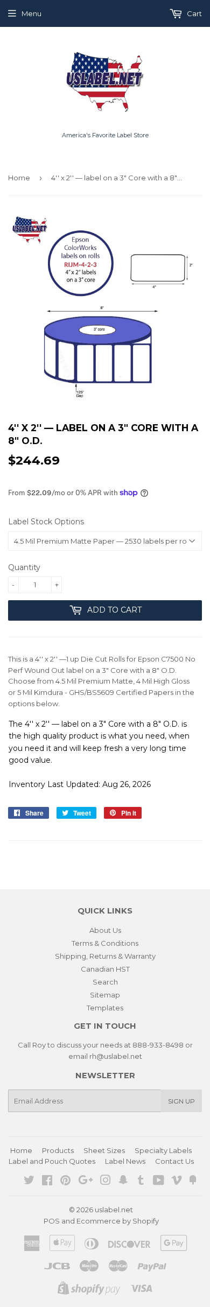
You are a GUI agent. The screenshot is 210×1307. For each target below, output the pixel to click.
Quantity (24, 567)
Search (105, 982)
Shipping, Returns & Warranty (105, 956)
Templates (105, 1007)
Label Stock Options (46, 521)
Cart (193, 13)
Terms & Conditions (105, 943)
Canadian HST (105, 969)
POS (52, 1221)
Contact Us (174, 1161)
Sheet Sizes (104, 1150)
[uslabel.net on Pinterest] (65, 1181)
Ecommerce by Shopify (117, 1221)
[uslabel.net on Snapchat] (123, 1181)
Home (19, 177)
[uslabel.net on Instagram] (105, 1181)
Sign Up (181, 1101)
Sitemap (105, 994)
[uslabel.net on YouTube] (158, 1181)
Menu (31, 13)
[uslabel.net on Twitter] (29, 1181)
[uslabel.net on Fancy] (193, 1181)
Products (58, 1150)
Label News (125, 1161)
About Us (105, 930)
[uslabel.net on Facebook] (47, 1181)
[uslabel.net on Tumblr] (141, 1181)
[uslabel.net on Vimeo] (176, 1181)
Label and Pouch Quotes (52, 1161)
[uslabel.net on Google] (85, 1181)
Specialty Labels (163, 1150)
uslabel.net (114, 1209)
